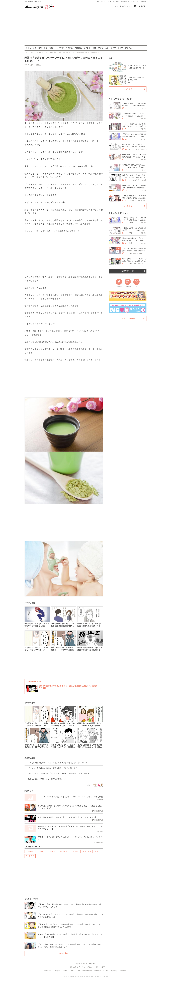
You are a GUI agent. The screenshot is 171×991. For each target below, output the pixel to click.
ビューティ (116, 1)
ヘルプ (102, 967)
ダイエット (87, 851)
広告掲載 (123, 970)
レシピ (109, 1)
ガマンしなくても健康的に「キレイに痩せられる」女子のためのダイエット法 (58, 773)
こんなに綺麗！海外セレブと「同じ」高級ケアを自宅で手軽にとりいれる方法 (58, 763)
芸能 (94, 48)
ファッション (103, 48)
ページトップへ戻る (128, 318)
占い (127, 1)
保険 (51, 48)
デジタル (128, 48)
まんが (123, 1)
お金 (45, 48)
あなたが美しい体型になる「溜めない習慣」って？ (48, 779)
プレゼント (133, 1)
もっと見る (63, 953)
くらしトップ (31, 48)
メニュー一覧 (142, 1)
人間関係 (78, 48)
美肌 (96, 851)
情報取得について (102, 970)
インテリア (59, 48)
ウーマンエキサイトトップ (121, 6)
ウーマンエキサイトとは (75, 967)
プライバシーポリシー (71, 970)
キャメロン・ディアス (48, 851)
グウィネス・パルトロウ (69, 851)
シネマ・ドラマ (117, 48)
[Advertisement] (85, 27)
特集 (110, 58)
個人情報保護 (87, 970)
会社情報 (47, 970)
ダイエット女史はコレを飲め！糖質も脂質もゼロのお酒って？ (52, 768)
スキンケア (30, 856)
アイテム (69, 48)
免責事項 (114, 970)
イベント (87, 48)
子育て (99, 1)
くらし (104, 1)
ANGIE (38, 65)
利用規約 (56, 970)
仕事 (40, 48)
